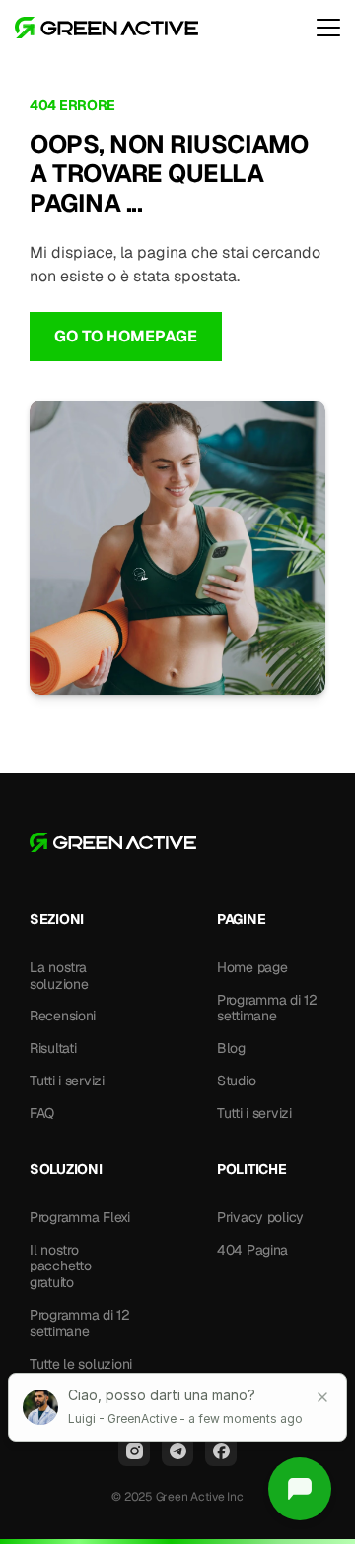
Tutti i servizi (67, 1080)
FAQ (42, 1113)
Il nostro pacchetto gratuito (62, 1266)
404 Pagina (252, 1250)
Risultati (53, 1048)
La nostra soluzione (60, 975)
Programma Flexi (80, 1217)
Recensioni (63, 1015)
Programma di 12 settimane (269, 1008)
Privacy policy (260, 1217)
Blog (231, 1048)
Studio (236, 1080)
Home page (252, 967)
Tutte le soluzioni (81, 1364)
